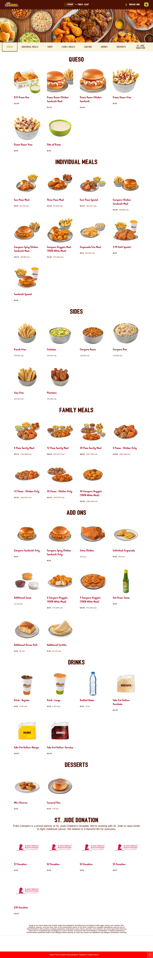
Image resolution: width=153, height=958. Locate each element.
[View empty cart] (146, 4)
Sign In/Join (134, 4)
